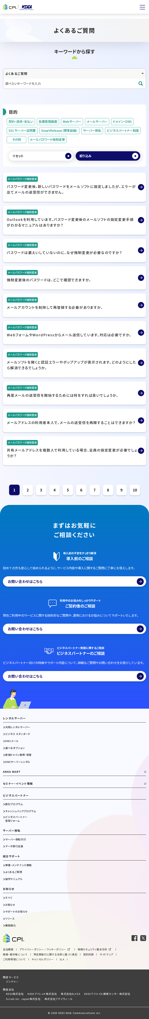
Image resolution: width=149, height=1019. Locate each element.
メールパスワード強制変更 (47, 139)
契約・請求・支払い (21, 121)
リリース (10, 918)
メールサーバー (97, 121)
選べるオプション (15, 748)
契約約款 (88, 954)
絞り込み (85, 155)
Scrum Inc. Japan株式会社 (23, 999)
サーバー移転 (92, 130)
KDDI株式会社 (15, 994)
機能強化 (10, 925)
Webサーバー (72, 121)
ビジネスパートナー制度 (123, 130)
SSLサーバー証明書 (22, 130)
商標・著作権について (15, 954)
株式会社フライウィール (58, 999)
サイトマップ (106, 954)
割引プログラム (14, 804)
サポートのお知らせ (16, 911)
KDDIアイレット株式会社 (42, 994)
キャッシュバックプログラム (20, 811)
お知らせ (8, 889)
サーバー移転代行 (15, 839)
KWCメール (12, 741)
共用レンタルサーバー (17, 727)
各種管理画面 (48, 121)
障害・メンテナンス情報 (18, 865)
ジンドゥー (12, 981)
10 (135, 489)
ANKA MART (12, 772)
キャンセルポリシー (43, 959)
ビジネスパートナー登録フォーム (16, 818)
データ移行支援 (14, 846)
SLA (62, 959)
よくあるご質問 (13, 872)
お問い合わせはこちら (25, 581)
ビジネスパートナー (16, 795)
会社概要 (8, 949)
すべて (9, 897)
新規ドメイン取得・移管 (18, 755)
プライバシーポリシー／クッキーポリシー (42, 949)
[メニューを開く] (142, 7)
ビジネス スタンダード (17, 734)
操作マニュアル (14, 879)
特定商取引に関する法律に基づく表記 (55, 954)
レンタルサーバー (14, 718)
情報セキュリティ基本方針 (92, 949)
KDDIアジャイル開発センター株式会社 (107, 994)
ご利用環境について (14, 959)
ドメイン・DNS (122, 121)
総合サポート (11, 856)
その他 (16, 139)
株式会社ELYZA (70, 994)
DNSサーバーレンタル (17, 762)
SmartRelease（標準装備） (59, 130)
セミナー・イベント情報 (18, 783)
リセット (18, 155)
